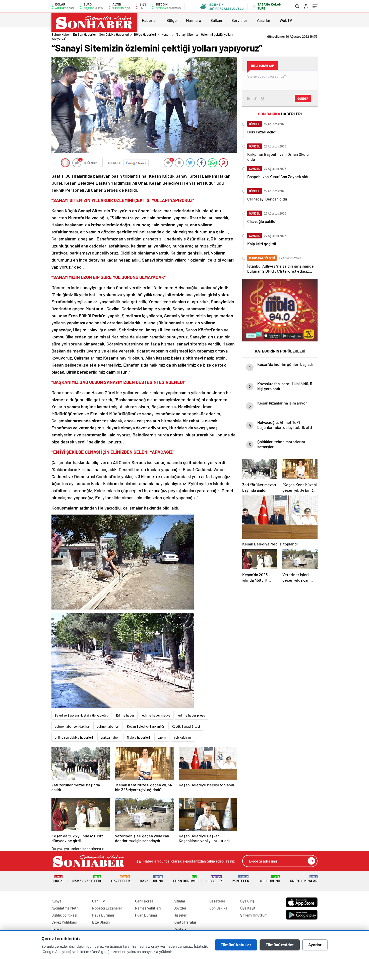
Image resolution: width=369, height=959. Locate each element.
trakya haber (110, 737)
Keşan (165, 34)
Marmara (193, 20)
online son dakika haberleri (74, 737)
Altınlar (179, 901)
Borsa (57, 879)
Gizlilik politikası (64, 915)
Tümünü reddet (280, 944)
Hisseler (214, 879)
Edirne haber (125, 715)
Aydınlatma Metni (65, 908)
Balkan (216, 20)
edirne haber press (191, 715)
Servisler (239, 20)
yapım (162, 737)
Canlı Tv (98, 901)
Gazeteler (120, 879)
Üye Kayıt (248, 908)
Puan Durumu (185, 879)
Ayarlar (315, 944)
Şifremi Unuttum (253, 915)
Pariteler (240, 879)
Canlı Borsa (144, 901)
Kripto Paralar (304, 879)
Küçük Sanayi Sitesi (186, 726)
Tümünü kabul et (236, 944)
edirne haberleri (108, 726)
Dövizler (180, 908)
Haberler (149, 20)
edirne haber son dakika (72, 726)
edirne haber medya (156, 715)
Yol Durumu (269, 879)
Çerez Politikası (64, 922)
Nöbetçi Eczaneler (107, 908)
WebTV (286, 20)
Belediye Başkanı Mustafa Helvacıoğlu (81, 715)
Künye (56, 901)
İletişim (57, 929)
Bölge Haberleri (145, 34)
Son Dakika (218, 908)
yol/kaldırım (182, 737)
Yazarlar (263, 20)
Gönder (302, 98)
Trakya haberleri (138, 737)
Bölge (171, 20)
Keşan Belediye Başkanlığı (145, 726)
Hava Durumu (151, 879)
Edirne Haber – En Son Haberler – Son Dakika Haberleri (90, 34)
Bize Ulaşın (101, 922)
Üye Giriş (247, 901)
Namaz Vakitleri (86, 879)
